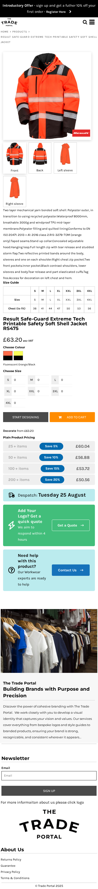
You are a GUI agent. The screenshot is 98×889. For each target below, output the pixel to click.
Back (39, 170)
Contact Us (67, 570)
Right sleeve (14, 203)
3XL (55, 391)
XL (8, 391)
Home (5, 31)
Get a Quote (67, 525)
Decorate (9, 431)
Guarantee (8, 865)
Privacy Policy (10, 872)
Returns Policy (11, 859)
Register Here (57, 12)
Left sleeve (65, 170)
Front (14, 170)
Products (19, 31)
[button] (49, 823)
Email (5, 768)
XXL (31, 391)
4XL (8, 403)
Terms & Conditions (15, 878)
